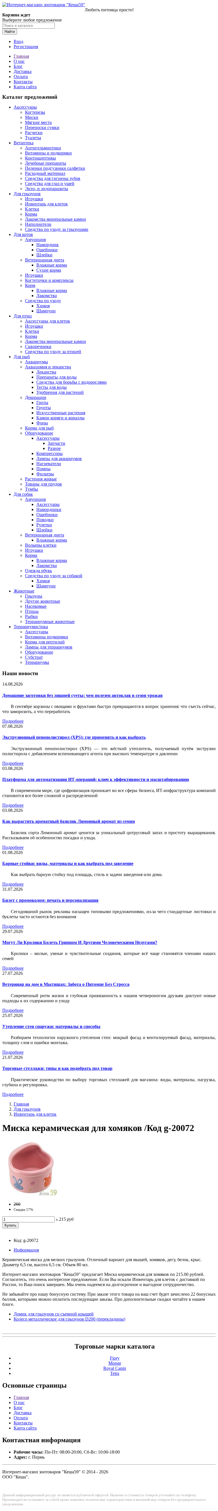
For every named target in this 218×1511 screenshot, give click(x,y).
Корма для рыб (39, 428)
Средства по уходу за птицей (53, 351)
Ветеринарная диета (44, 259)
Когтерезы (35, 112)
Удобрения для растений (60, 392)
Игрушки (34, 198)
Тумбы (31, 489)
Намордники (48, 509)
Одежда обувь (38, 570)
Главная (21, 56)
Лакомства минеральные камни (55, 219)
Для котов (23, 234)
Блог (18, 66)
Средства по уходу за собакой (53, 575)
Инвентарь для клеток (46, 203)
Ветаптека (23, 142)
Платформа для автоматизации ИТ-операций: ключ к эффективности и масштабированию (95, 779)
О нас (19, 61)
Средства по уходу (43, 300)
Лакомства (46, 295)
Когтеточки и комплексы (49, 280)
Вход (18, 41)
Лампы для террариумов (48, 647)
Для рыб (22, 356)
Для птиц (23, 316)
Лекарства (46, 372)
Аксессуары (25, 107)
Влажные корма (51, 265)
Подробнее (13, 721)
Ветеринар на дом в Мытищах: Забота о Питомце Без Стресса (65, 984)
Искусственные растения (60, 412)
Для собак (23, 494)
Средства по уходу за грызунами (56, 229)
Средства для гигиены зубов (52, 178)
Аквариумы (36, 361)
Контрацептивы (40, 158)
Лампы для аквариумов (59, 458)
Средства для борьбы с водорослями (71, 382)
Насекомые (36, 606)
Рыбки (31, 616)
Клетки (32, 209)
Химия (43, 305)
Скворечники (38, 346)
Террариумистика (31, 626)
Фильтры (45, 473)
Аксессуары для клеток (47, 321)
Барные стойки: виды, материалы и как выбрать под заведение (67, 863)
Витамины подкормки (46, 636)
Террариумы (37, 662)
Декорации (35, 397)
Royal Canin (114, 1368)
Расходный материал (45, 173)
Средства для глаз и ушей (49, 183)
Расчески (34, 132)
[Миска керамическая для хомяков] (30, 1194)
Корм (30, 285)
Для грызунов (27, 193)
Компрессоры (49, 453)
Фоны (42, 422)
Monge (114, 1363)
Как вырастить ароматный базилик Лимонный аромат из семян (68, 821)
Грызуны (33, 596)
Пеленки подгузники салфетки (55, 168)
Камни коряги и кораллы (60, 417)
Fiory (115, 1358)
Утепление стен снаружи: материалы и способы (51, 1026)
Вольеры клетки (40, 545)
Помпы (43, 468)
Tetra (114, 1373)
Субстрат (34, 657)
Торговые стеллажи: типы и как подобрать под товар (57, 1068)
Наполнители (38, 224)
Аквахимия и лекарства (48, 366)
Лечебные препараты (45, 163)
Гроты (42, 402)
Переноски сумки (42, 127)
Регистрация (26, 46)
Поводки (45, 519)
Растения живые (41, 479)
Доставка (23, 71)
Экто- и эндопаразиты (46, 188)
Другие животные (42, 601)
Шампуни (46, 310)
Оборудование (39, 433)
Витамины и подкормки (48, 153)
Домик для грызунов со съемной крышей (54, 1314)
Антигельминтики (43, 147)
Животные (24, 591)
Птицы (32, 611)
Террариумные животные (50, 621)
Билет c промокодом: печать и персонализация (50, 900)
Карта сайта (25, 86)
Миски (31, 117)
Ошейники (47, 249)
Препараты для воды (56, 377)
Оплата (21, 76)
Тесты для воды (51, 387)
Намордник (47, 244)
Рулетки (44, 524)
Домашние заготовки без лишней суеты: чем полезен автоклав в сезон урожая (82, 695)
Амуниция (35, 239)
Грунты (43, 407)
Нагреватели (48, 463)
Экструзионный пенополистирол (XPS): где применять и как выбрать (74, 737)
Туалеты (33, 137)
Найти (10, 31)
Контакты (23, 81)
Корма (31, 214)
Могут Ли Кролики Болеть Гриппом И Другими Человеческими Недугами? (79, 942)
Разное (54, 448)
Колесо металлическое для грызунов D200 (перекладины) (69, 1319)
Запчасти (56, 443)
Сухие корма (48, 270)
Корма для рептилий (45, 641)
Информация (26, 1250)
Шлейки (44, 254)
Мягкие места (38, 122)
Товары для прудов (43, 484)
